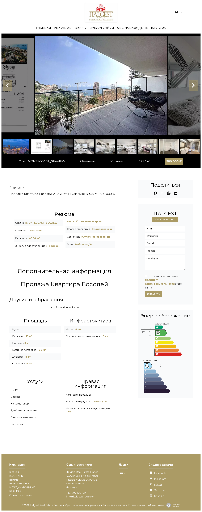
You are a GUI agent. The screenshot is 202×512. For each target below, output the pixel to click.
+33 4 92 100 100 (165, 219)
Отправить (153, 294)
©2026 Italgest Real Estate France (42, 505)
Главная (15, 187)
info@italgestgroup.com (80, 496)
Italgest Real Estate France (82, 472)
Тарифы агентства (114, 505)
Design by (176, 505)
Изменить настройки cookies (146, 505)
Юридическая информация (82, 505)
